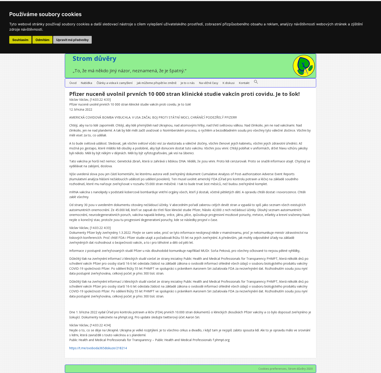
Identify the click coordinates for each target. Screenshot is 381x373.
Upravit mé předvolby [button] (72, 40)
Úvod (73, 83)
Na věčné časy (208, 83)
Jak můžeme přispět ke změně (156, 83)
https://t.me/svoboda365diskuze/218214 (98, 348)
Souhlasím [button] (20, 40)
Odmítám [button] (42, 40)
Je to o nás (188, 83)
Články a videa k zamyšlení (115, 83)
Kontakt (244, 83)
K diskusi (229, 83)
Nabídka (86, 83)
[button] (256, 82)
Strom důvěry (94, 58)
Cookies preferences (272, 369)
